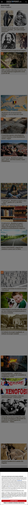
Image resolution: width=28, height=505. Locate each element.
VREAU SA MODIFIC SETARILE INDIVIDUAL (14, 502)
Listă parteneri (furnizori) (5, 498)
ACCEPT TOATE (14, 500)
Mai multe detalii (19, 480)
